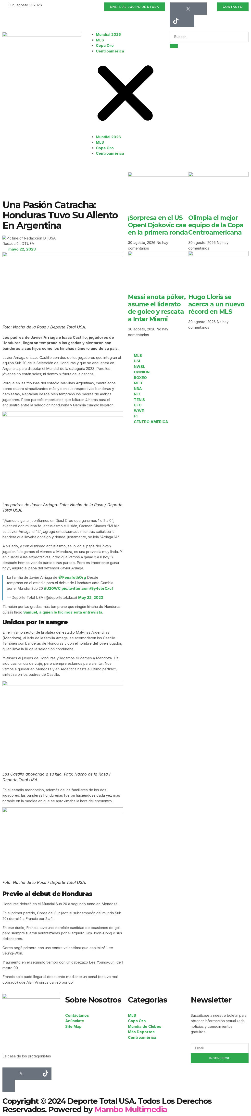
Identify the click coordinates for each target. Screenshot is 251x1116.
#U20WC (52, 588)
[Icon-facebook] (176, 8)
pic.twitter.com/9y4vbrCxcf (87, 588)
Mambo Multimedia (130, 1109)
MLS (100, 40)
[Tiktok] (176, 21)
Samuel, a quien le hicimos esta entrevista (62, 612)
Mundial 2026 (108, 34)
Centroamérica (110, 51)
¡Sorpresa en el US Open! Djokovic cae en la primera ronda (158, 225)
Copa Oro (105, 45)
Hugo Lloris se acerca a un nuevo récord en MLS (216, 304)
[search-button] (174, 46)
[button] (125, 94)
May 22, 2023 (90, 597)
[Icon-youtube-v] (188, 21)
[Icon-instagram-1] (200, 8)
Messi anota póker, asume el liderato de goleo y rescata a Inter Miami (157, 308)
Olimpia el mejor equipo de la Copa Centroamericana (215, 225)
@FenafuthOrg (72, 577)
